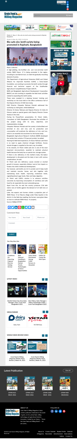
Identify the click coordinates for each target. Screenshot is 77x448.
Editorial (69, 431)
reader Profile (61, 431)
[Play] (17, 290)
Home (9, 35)
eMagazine (40, 434)
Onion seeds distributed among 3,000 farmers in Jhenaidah (32, 260)
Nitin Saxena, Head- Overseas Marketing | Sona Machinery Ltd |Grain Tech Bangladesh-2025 (37, 303)
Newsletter (48, 434)
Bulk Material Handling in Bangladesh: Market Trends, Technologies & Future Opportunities (22, 263)
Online (14, 202)
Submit (12, 234)
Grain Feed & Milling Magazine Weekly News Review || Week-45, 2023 (17, 358)
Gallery (62, 436)
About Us (41, 431)
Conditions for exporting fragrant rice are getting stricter (11, 261)
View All (68, 370)
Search (70, 15)
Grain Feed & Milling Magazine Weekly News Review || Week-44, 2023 (37, 358)
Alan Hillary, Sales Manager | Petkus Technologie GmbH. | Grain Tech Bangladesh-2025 (17, 302)
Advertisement (58, 434)
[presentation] (43, 279)
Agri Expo (38, 325)
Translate (63, 4)
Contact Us (69, 436)
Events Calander (50, 431)
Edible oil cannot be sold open (42, 257)
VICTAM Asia (17, 325)
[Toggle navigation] (6, 1)
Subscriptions (68, 434)
